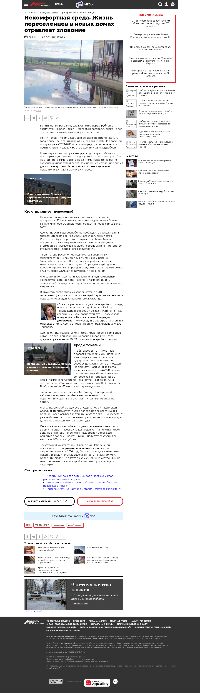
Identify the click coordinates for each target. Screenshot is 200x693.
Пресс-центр (79, 621)
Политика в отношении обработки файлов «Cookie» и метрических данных (77, 661)
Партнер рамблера (73, 681)
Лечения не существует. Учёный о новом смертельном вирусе (155, 112)
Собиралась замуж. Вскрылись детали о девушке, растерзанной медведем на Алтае (155, 123)
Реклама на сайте (98, 621)
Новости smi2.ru (34, 611)
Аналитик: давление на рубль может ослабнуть (156, 192)
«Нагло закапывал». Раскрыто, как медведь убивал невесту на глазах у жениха (156, 144)
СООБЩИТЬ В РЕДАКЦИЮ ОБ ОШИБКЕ (63, 630)
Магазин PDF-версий (141, 621)
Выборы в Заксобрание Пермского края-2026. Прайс (105, 627)
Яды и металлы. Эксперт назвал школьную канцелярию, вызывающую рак (154, 134)
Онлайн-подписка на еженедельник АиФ (66, 624)
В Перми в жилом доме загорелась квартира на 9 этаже (150, 48)
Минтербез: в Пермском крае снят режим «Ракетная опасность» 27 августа (151, 73)
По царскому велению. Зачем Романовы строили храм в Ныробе (150, 36)
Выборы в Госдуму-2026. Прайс (61, 627)
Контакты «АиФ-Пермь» (102, 624)
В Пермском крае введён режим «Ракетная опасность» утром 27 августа (151, 23)
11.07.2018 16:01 (31, 13)
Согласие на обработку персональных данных (65, 657)
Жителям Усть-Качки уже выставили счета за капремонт (83, 488)
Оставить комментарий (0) (100, 501)
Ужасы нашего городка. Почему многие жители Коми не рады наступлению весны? (102, 560)
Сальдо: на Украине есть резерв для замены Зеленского (155, 182)
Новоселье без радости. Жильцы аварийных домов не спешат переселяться (54, 560)
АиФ (38, 110)
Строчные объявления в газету (132, 624)
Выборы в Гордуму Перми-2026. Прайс (153, 627)
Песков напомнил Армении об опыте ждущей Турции (156, 203)
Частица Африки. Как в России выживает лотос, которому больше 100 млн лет (156, 103)
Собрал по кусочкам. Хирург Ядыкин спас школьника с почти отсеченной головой (157, 93)
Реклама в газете (118, 621)
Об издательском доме (58, 621)
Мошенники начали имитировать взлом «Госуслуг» (154, 161)
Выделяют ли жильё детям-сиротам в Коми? (51, 548)
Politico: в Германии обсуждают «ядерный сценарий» (153, 172)
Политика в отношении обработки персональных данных (70, 659)
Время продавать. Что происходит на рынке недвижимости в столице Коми (53, 570)
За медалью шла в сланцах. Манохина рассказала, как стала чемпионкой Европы (150, 61)
